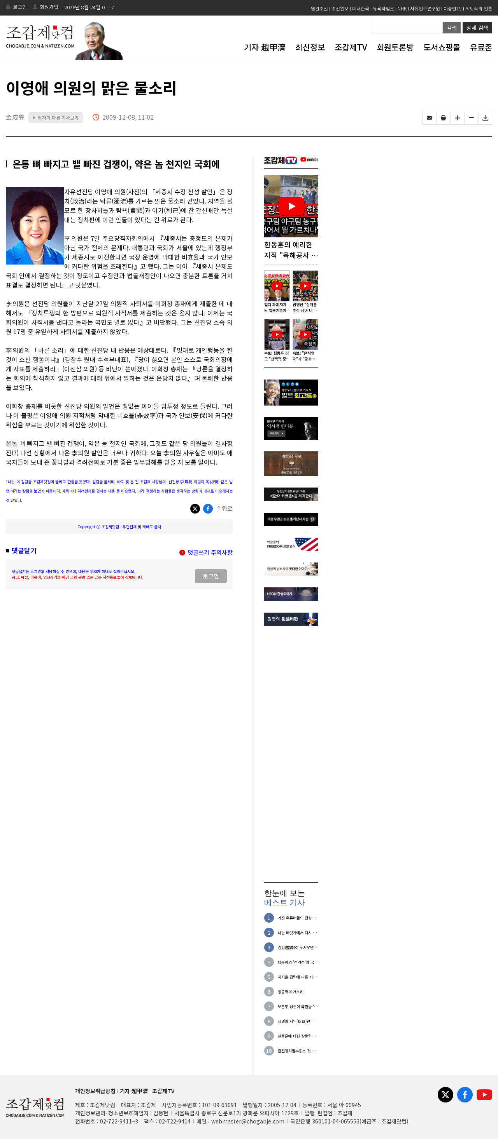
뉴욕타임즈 (383, 8)
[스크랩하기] (485, 117)
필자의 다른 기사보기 (56, 117)
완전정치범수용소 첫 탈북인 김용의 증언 (296, 1051)
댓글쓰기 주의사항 (210, 552)
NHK (402, 8)
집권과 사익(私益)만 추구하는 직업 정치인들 (298, 1021)
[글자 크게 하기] (457, 117)
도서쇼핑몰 (441, 47)
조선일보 (340, 8)
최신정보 (310, 47)
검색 (452, 27)
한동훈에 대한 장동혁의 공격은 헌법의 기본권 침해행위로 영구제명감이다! (297, 1036)
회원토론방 (395, 47)
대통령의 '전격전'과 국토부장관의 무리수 (297, 962)
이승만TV (453, 8)
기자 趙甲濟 (265, 47)
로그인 (20, 6)
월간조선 (319, 8)
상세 (477, 27)
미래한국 (360, 8)
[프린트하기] (443, 117)
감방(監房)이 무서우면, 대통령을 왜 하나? (296, 947)
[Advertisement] (291, 754)
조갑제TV (351, 47)
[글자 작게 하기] (471, 117)
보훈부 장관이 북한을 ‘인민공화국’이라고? (297, 1006)
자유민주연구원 (425, 8)
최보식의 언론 (478, 8)
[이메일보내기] (429, 117)
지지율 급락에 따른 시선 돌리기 (297, 977)
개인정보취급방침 (95, 1091)
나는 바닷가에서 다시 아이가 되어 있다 (297, 932)
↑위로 (224, 508)
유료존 (481, 47)
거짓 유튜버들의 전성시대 (296, 918)
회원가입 (49, 6)
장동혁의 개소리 (290, 991)
